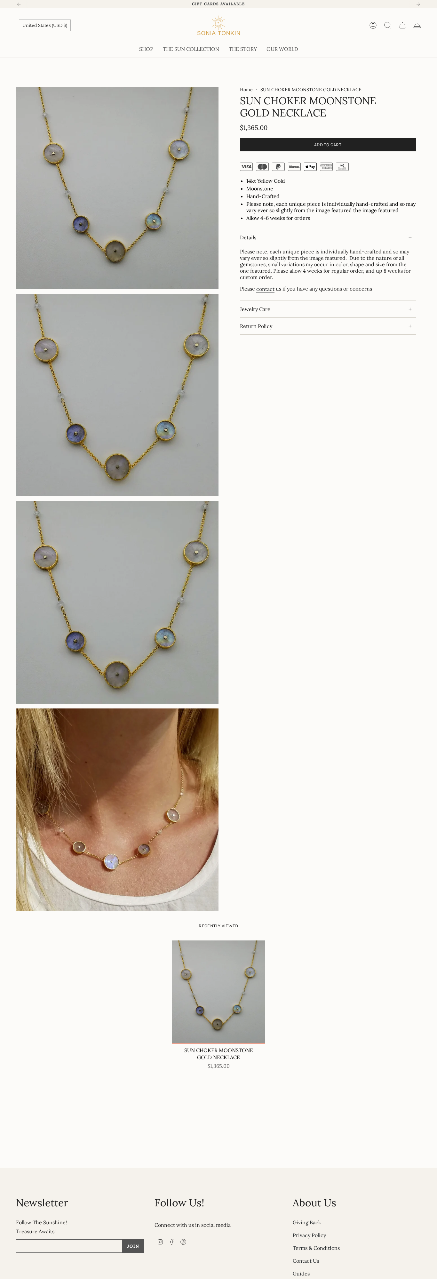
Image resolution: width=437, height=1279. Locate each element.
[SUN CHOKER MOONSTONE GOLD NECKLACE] (219, 991)
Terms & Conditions (316, 1248)
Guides (301, 1273)
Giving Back (307, 1222)
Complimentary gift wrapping (218, 4)
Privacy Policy (309, 1235)
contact (265, 289)
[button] (146, 49)
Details (248, 238)
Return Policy (256, 326)
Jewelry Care (255, 309)
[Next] (418, 4)
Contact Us (306, 1261)
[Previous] (19, 4)
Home (246, 89)
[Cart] (402, 25)
